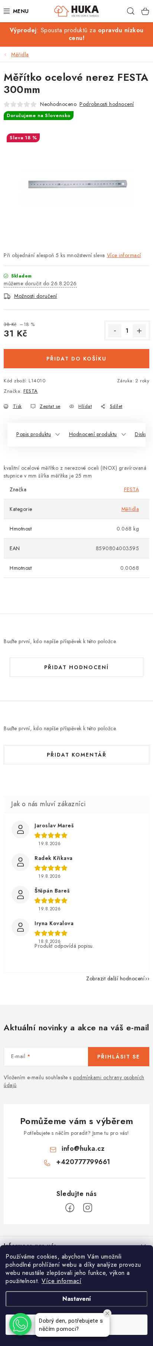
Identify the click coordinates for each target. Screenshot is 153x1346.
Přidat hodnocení (76, 667)
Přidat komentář (77, 754)
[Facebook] (69, 1207)
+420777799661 (83, 1162)
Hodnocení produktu (93, 434)
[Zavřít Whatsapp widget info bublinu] (107, 1313)
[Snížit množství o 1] (114, 331)
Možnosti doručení (35, 296)
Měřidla (130, 509)
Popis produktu (33, 434)
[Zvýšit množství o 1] (139, 331)
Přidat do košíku (76, 358)
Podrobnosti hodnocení (106, 104)
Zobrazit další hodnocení (115, 978)
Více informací (61, 1281)
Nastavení (76, 1299)
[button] (20, 1324)
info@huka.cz (83, 1148)
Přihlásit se (118, 1056)
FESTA (30, 391)
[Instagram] (87, 1207)
